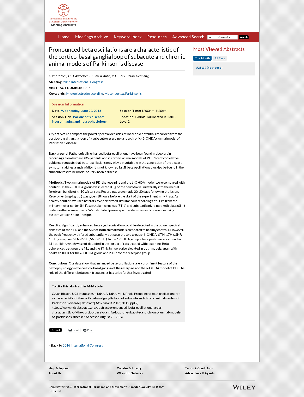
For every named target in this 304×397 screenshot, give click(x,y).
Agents (210, 373)
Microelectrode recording (84, 93)
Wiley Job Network (130, 373)
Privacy (136, 368)
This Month (202, 58)
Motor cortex (114, 93)
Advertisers (193, 373)
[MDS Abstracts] (63, 26)
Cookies (122, 368)
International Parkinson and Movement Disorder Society (112, 387)
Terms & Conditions (199, 368)
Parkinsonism (134, 93)
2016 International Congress (83, 82)
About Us (55, 373)
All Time (220, 58)
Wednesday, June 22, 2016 (81, 110)
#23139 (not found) (209, 67)
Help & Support (59, 368)
